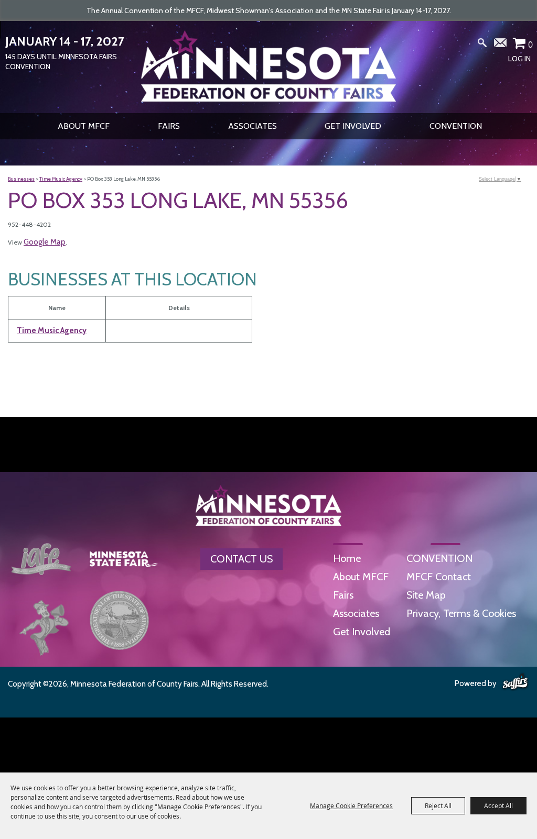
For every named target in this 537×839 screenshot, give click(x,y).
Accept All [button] (498, 805)
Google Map (45, 242)
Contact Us (241, 559)
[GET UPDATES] (500, 46)
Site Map (426, 595)
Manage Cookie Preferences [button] (351, 805)
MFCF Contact (438, 576)
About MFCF (84, 126)
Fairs (169, 126)
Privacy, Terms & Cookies (461, 613)
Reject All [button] (438, 805)
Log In (519, 58)
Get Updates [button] (500, 45)
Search (482, 45)
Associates (252, 126)
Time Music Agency (60, 179)
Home (347, 558)
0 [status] (530, 44)
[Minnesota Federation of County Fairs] (268, 66)
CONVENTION (455, 126)
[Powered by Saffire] (515, 682)
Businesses (21, 179)
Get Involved (353, 126)
